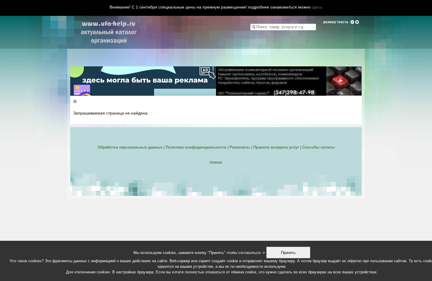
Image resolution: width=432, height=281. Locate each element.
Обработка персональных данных (130, 147)
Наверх (216, 162)
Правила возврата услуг (276, 147)
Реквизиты (240, 147)
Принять (288, 252)
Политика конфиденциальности (196, 147)
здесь (317, 7)
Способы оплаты (318, 147)
